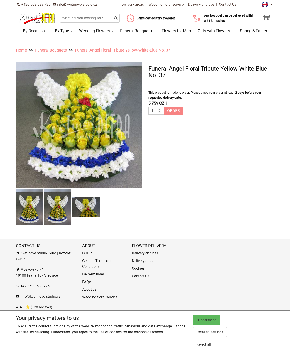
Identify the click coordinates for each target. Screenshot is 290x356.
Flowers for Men (176, 30)
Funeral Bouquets (136, 30)
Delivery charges (201, 4)
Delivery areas (133, 4)
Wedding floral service (166, 4)
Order (173, 110)
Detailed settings (209, 332)
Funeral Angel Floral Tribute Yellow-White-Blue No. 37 (122, 50)
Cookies (138, 268)
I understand (206, 320)
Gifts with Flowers (214, 30)
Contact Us (227, 4)
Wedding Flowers (95, 30)
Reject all (203, 344)
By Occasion (34, 30)
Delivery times (93, 274)
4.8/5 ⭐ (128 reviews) (34, 307)
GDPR (87, 253)
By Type (62, 30)
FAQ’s (86, 282)
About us (89, 289)
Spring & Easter (253, 30)
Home (21, 50)
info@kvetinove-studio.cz (76, 4)
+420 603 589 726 (35, 4)
